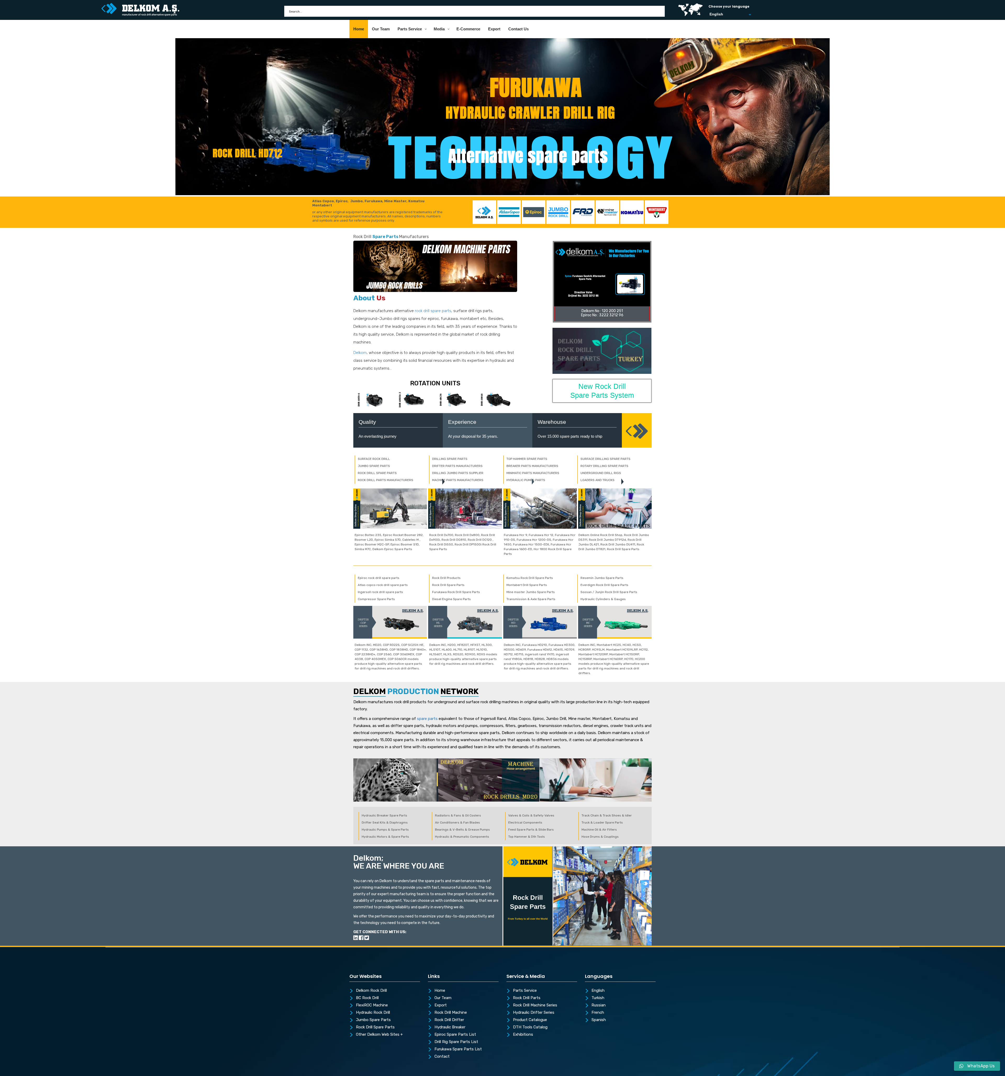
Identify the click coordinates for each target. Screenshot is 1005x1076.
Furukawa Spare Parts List (458, 1049)
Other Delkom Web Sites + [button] (379, 1035)
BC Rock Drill (367, 998)
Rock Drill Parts (526, 998)
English (598, 991)
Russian (598, 1005)
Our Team (442, 998)
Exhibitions (523, 1035)
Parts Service (525, 991)
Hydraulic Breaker (449, 1027)
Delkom (360, 352)
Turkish (597, 998)
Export (440, 1005)
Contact (442, 1057)
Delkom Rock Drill (371, 991)
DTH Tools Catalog (530, 1027)
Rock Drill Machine (450, 1013)
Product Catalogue (530, 1020)
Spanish (598, 1020)
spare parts (427, 718)
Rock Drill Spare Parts (375, 1027)
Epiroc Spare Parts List (455, 1035)
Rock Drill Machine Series (535, 1005)
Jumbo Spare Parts (373, 1020)
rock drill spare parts (433, 310)
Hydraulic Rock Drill (373, 1013)
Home (439, 991)
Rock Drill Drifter (449, 1020)
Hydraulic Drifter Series (533, 1013)
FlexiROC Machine (372, 1005)
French (597, 1013)
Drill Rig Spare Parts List (456, 1042)
